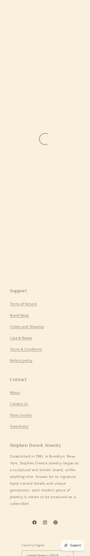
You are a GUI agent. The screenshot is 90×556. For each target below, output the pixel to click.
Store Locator (21, 415)
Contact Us (19, 404)
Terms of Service (23, 304)
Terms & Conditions (26, 349)
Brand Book (19, 316)
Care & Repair (21, 338)
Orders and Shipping (27, 327)
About (15, 393)
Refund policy (21, 361)
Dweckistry (19, 427)
